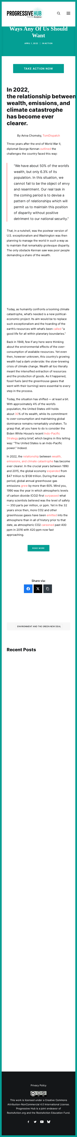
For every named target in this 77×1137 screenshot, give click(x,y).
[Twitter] (38, 588)
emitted (52, 515)
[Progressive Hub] (25, 13)
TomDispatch (51, 135)
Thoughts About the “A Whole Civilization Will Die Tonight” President (38, 1023)
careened (47, 525)
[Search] (57, 13)
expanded (53, 471)
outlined (45, 149)
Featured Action (24, 704)
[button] (38, 674)
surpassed (52, 495)
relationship (31, 456)
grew (24, 485)
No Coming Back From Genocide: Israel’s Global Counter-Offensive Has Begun (37, 812)
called (57, 329)
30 (17, 414)
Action (49, 43)
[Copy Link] (47, 588)
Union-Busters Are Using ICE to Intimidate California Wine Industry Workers (36, 916)
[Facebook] (28, 588)
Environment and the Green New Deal (39, 626)
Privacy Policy (38, 1085)
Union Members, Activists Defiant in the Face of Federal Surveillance (36, 711)
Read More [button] (38, 548)
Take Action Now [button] (38, 68)
